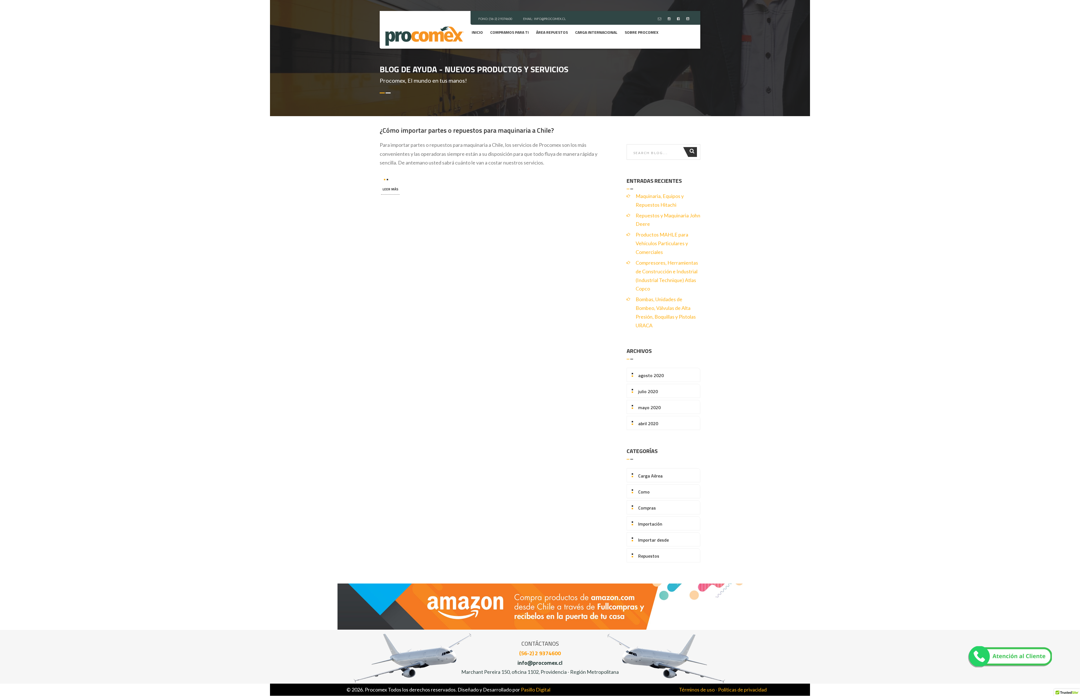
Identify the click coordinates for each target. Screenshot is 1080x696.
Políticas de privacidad (742, 689)
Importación (650, 524)
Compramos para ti (509, 32)
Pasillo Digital (535, 689)
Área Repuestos (552, 32)
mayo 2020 (649, 407)
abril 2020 (648, 423)
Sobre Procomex (641, 32)
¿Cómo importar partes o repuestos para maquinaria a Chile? (467, 130)
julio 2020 (648, 391)
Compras (647, 507)
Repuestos (648, 556)
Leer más (390, 189)
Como (644, 491)
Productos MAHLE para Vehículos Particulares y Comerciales (662, 243)
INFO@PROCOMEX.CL (550, 19)
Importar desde (653, 540)
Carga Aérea (650, 475)
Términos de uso (697, 689)
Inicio (477, 32)
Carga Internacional (596, 32)
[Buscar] (692, 152)
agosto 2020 (651, 375)
